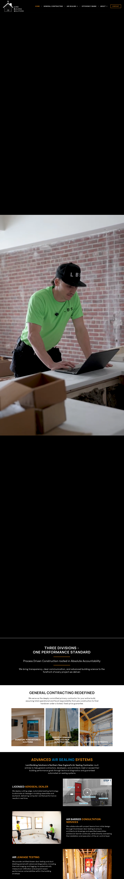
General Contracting (53, 6)
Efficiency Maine (89, 6)
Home (37, 6)
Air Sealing (71, 6)
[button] (87, 792)
